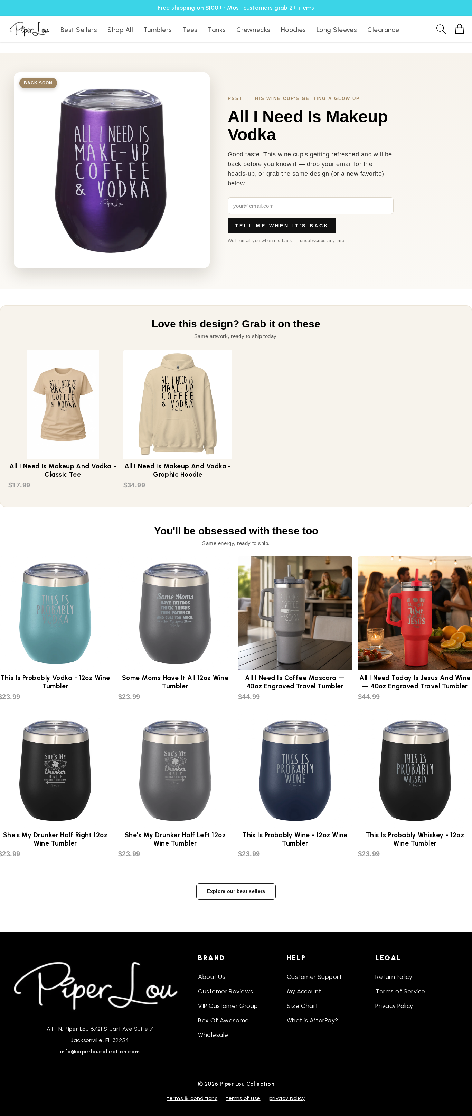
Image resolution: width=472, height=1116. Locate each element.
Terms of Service (400, 991)
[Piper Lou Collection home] (100, 985)
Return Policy (393, 977)
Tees (190, 30)
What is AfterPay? (312, 1020)
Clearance (383, 30)
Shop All (120, 30)
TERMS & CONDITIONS (192, 1098)
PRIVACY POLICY (287, 1098)
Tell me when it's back (282, 225)
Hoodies (293, 30)
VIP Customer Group (228, 1006)
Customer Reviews (225, 991)
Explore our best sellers (236, 891)
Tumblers (157, 30)
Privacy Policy (394, 1006)
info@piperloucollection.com (100, 1051)
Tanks (217, 30)
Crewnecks (253, 30)
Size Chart (302, 1006)
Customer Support (314, 977)
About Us (211, 977)
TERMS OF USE (243, 1098)
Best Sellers (78, 30)
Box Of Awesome (223, 1020)
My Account (304, 991)
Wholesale (213, 1035)
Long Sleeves (337, 30)
